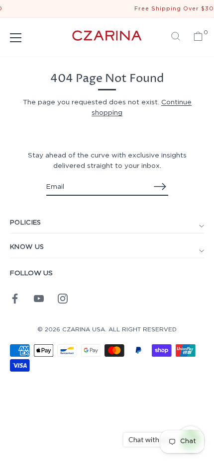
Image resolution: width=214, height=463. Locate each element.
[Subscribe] (160, 186)
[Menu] (16, 38)
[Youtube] (39, 298)
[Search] (176, 38)
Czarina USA (83, 329)
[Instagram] (63, 298)
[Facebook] (15, 298)
